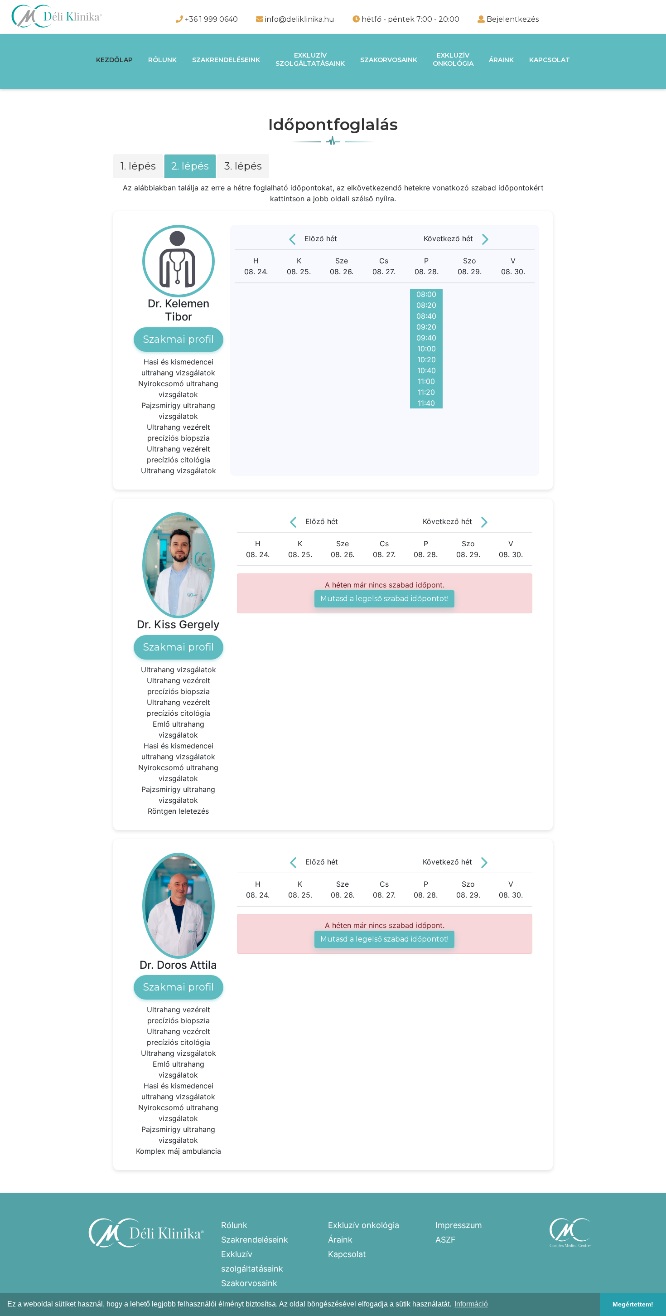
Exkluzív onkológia (363, 1225)
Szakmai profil (178, 339)
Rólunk (162, 60)
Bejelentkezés (513, 19)
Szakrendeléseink (226, 60)
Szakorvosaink (388, 60)
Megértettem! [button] (633, 1304)
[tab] (138, 168)
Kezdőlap (114, 60)
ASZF (445, 1239)
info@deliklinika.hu (298, 19)
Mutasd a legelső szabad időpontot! (384, 598)
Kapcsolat (549, 60)
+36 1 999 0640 (210, 19)
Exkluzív (310, 59)
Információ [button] (471, 1304)
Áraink (501, 60)
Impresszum (458, 1225)
